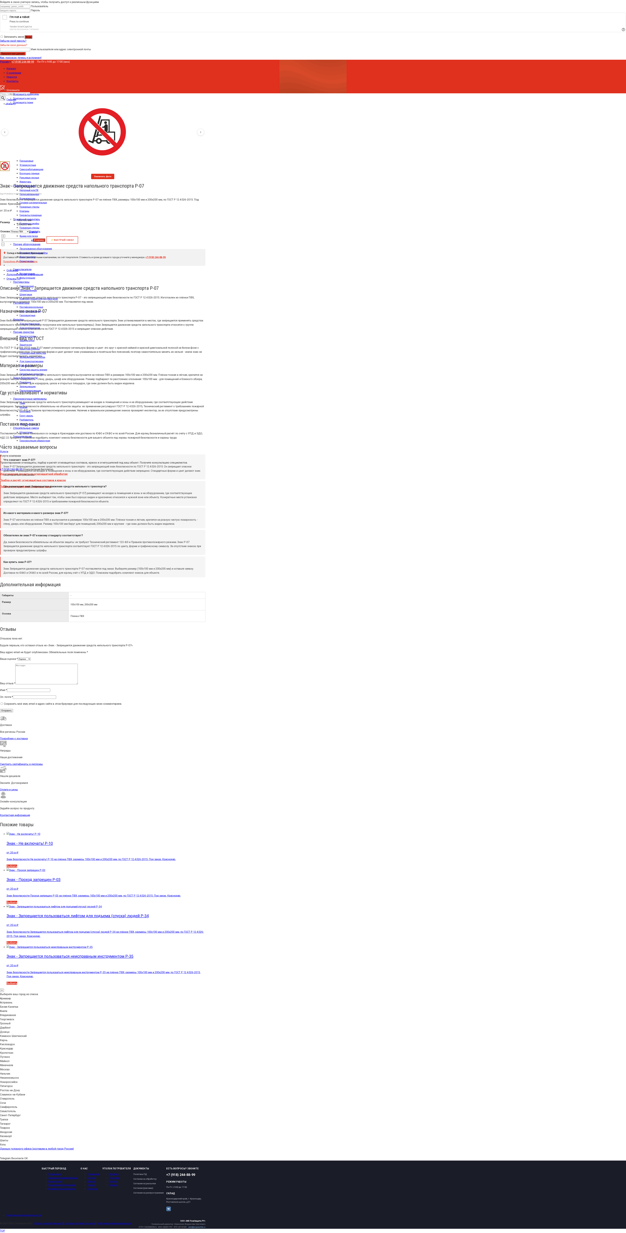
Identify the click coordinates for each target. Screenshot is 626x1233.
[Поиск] (3, 98)
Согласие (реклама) (143, 1188)
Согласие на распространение (148, 1193)
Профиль (114, 1174)
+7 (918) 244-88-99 (23, 61)
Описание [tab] (12, 270)
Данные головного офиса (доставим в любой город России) (37, 1148)
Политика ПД (140, 1174)
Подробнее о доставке (14, 738)
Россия (4, 61)
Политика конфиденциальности (24, 1215)
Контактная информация (15, 815)
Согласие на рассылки (144, 1183)
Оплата (113, 1181)
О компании (93, 1174)
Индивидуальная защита (61, 1188)
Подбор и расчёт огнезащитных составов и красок (33, 480)
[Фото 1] (5, 166)
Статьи (91, 1185)
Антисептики (55, 1181)
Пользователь (39, 6)
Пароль (35, 10)
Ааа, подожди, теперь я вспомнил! (21, 57)
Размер (5, 222)
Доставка (114, 1178)
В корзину (39, 240)
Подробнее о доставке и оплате (20, 261)
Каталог (91, 1178)
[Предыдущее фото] (4, 132)
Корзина (113, 1185)
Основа (5, 231)
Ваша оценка (9, 658)
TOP (2, 1230)
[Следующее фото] (200, 132)
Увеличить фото (102, 176)
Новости (91, 1181)
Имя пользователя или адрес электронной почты (61, 49)
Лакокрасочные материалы (63, 1178)
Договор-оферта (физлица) (48, 1223)
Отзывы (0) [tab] (13, 278)
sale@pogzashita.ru (196, 1227)
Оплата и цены (9, 789)
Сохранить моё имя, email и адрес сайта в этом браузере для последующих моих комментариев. (63, 703)
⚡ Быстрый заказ (62, 240)
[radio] (28, 220)
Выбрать (12, 866)
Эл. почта (6, 696)
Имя (3, 690)
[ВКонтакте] (168, 1209)
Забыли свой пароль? (13, 40)
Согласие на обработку (144, 1179)
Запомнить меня (14, 36)
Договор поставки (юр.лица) (79, 1223)
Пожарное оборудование (61, 1185)
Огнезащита (55, 1174)
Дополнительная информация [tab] (25, 274)
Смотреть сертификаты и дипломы (21, 764)
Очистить (34, 231)
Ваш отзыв (7, 683)
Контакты (92, 1188)
